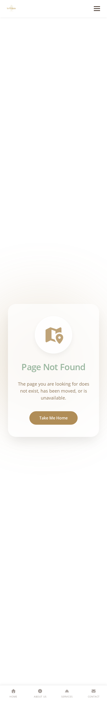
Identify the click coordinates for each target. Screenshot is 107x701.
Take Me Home (53, 418)
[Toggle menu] (97, 8)
